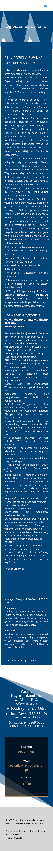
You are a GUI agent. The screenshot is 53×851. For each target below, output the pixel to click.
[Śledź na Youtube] (29, 784)
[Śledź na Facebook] (23, 784)
